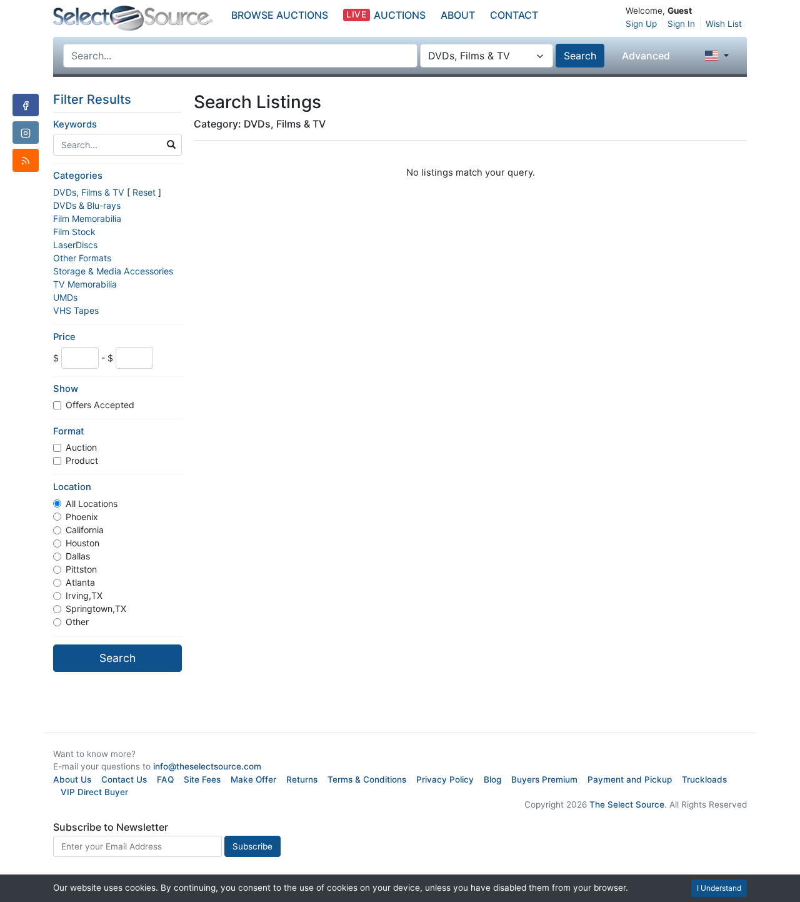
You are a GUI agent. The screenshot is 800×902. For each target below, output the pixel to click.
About (458, 15)
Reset (144, 192)
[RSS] (25, 160)
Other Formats (82, 258)
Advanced (646, 55)
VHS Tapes (76, 310)
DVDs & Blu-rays (87, 205)
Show (65, 388)
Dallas (78, 556)
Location (72, 487)
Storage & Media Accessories (113, 271)
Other (77, 621)
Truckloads (704, 779)
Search (580, 55)
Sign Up (641, 24)
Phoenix (82, 516)
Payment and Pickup (630, 779)
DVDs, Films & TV (88, 192)
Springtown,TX (96, 608)
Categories (77, 175)
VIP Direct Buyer (94, 792)
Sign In (681, 24)
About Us (72, 779)
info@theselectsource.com (207, 766)
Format (68, 431)
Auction (81, 447)
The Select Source (626, 804)
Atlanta (80, 582)
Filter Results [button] (93, 99)
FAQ (165, 779)
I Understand (719, 888)
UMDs (65, 297)
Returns (302, 779)
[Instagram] (25, 132)
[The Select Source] (132, 18)
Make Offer (253, 779)
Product (82, 460)
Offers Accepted (100, 404)
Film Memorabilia (87, 218)
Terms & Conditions (367, 779)
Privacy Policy (445, 779)
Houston (82, 543)
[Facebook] (25, 105)
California (85, 529)
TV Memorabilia (85, 284)
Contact (514, 15)
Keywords (75, 124)
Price (64, 337)
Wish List (724, 24)
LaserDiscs (75, 244)
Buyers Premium (544, 779)
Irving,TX (84, 595)
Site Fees (202, 779)
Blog (492, 779)
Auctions (385, 15)
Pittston (81, 569)
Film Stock (74, 231)
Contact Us (124, 779)
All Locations (92, 503)
